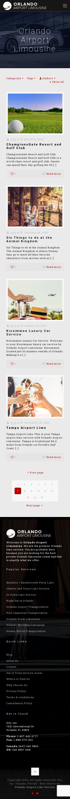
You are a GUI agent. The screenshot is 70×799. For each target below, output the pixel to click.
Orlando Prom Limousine (23, 619)
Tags (30, 78)
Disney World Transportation (26, 631)
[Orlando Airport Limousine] (25, 5)
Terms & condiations (20, 697)
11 (45, 491)
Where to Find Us (18, 679)
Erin (13, 139)
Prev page (36, 472)
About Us (12, 660)
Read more (53, 173)
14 (35, 497)
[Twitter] (38, 793)
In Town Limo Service (21, 594)
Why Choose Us (16, 685)
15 (42, 497)
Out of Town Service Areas (24, 673)
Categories (13, 78)
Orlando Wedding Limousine (25, 625)
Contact (11, 666)
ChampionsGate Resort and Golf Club (34, 146)
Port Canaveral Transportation (26, 612)
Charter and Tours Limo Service (27, 588)
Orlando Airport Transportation (27, 606)
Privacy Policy (16, 691)
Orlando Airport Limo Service (35, 787)
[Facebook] (33, 793)
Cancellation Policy (19, 703)
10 (38, 491)
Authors (47, 78)
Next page (33, 505)
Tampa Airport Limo (26, 428)
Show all (58, 81)
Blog (9, 654)
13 (28, 497)
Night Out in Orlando (20, 600)
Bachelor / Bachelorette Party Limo (30, 582)
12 (52, 491)
